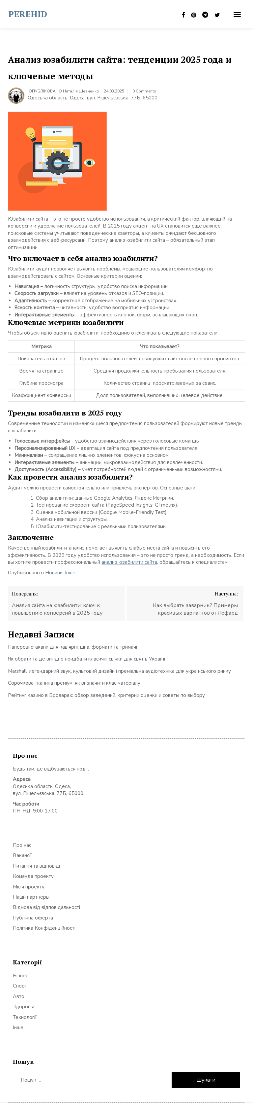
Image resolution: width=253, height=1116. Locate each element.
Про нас (22, 845)
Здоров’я (23, 1006)
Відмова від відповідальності (46, 907)
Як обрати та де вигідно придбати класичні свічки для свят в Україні (86, 659)
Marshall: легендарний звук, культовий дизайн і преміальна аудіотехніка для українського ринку (119, 671)
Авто (18, 996)
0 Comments (144, 91)
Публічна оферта (33, 918)
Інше (70, 572)
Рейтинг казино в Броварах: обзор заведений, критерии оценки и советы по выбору (106, 695)
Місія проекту (28, 886)
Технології (25, 1017)
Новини (54, 572)
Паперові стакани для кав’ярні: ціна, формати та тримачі (72, 647)
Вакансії (22, 855)
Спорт (20, 986)
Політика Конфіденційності (44, 928)
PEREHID (27, 13)
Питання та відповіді (36, 866)
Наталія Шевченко (81, 91)
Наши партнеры (31, 897)
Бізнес (20, 975)
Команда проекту (33, 876)
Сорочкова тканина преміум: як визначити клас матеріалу (74, 683)
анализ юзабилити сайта (129, 562)
